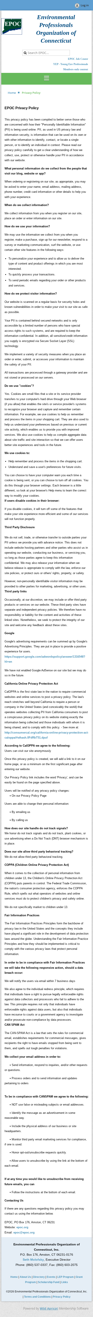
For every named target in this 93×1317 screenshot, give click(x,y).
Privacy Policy (62, 1296)
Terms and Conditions (37, 1296)
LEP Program (65, 1276)
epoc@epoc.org (24, 1232)
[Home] (11, 33)
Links (64, 1282)
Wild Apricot (49, 1308)
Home (12, 93)
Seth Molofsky (33, 1259)
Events (51, 1276)
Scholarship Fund (48, 1282)
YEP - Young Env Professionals (70, 64)
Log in (85, 5)
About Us (25, 1276)
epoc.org (22, 1227)
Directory (39, 1276)
